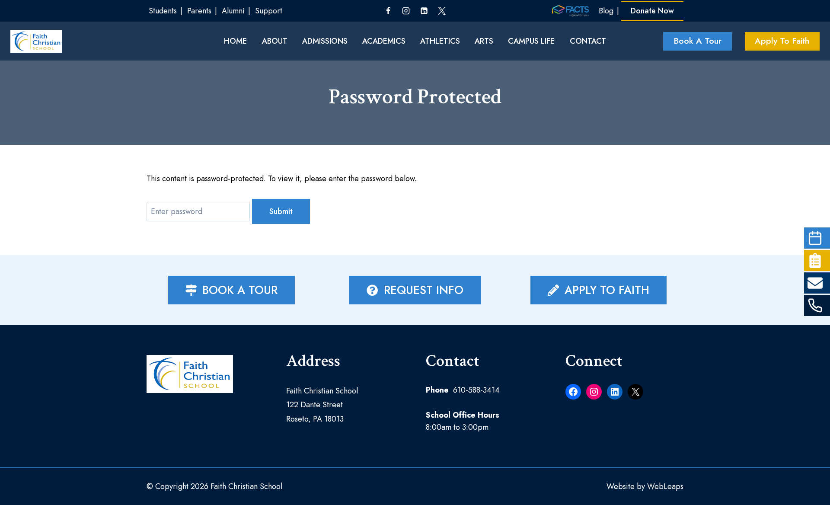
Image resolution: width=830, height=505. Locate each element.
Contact (588, 41)
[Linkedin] (424, 11)
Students (163, 10)
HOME (235, 41)
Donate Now (652, 10)
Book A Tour (697, 41)
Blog (606, 10)
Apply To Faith (782, 41)
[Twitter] (442, 11)
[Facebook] (388, 11)
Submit (281, 211)
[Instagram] (406, 11)
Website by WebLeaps (645, 486)
